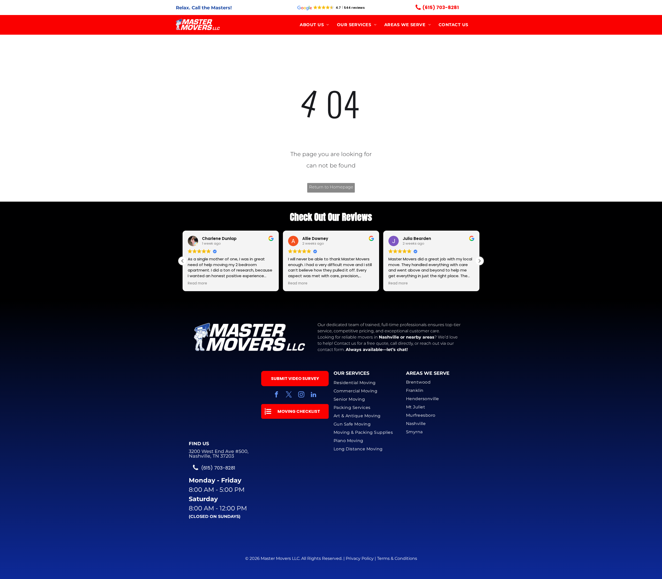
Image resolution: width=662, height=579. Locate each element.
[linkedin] (313, 395)
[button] (479, 261)
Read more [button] (197, 283)
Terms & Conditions (397, 558)
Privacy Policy (360, 558)
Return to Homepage (331, 187)
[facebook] (276, 395)
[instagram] (301, 395)
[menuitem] (314, 25)
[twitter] (289, 395)
